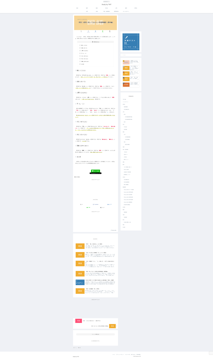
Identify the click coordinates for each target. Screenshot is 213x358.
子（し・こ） (84, 53)
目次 (95, 41)
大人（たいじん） (84, 58)
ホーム (114, 354)
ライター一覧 (127, 354)
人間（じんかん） (84, 50)
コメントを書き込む (95, 334)
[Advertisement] (95, 188)
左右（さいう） (84, 47)
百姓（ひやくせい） (85, 61)
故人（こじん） (84, 45)
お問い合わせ (133, 354)
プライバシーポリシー (120, 354)
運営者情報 (138, 354)
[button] (109, 31)
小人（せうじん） (84, 55)
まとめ (82, 64)
